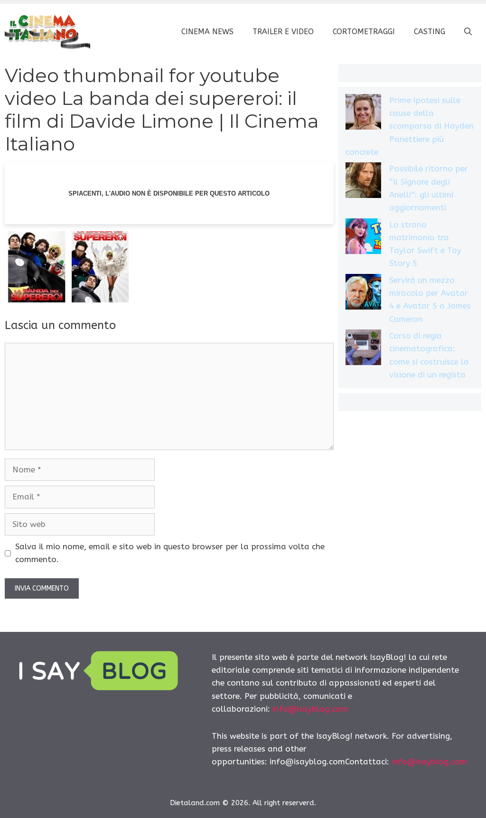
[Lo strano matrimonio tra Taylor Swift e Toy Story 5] (363, 238)
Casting (429, 31)
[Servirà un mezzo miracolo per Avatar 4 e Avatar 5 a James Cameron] (363, 293)
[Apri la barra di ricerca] (468, 32)
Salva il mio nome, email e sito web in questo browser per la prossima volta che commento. (170, 553)
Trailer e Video (283, 31)
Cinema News (207, 31)
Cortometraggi (364, 31)
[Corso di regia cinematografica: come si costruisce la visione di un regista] (363, 349)
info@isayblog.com (310, 709)
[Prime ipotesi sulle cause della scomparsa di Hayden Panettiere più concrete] (363, 113)
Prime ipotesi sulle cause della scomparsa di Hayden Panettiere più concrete (410, 126)
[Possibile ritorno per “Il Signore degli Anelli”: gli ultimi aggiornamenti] (363, 182)
